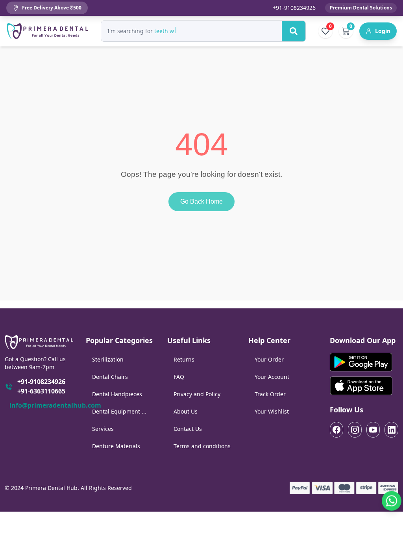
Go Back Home (201, 201)
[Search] (293, 31)
